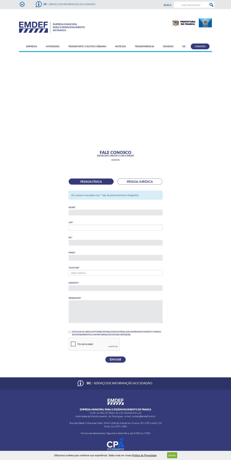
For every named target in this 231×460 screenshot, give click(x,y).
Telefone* (74, 268)
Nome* (72, 207)
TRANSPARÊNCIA (144, 46)
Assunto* (74, 283)
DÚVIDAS (168, 46)
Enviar (115, 359)
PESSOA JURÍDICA (140, 181)
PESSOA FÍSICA (91, 181)
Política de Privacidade (144, 455)
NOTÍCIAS (120, 46)
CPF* (71, 222)
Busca (167, 5)
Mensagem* (75, 298)
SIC (184, 46)
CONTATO (200, 46)
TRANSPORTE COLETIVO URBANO (87, 46)
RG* (70, 237)
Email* (72, 253)
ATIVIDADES (53, 46)
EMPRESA (31, 46)
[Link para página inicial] (58, 27)
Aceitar (172, 455)
